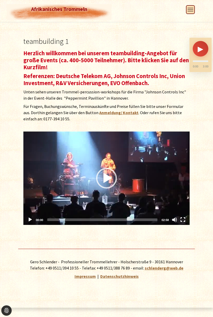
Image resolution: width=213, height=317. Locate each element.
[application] (106, 178)
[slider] (102, 219)
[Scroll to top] (201, 294)
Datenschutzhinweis (119, 276)
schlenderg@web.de (164, 268)
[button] (106, 178)
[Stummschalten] (174, 219)
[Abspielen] (30, 219)
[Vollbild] (182, 219)
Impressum (85, 276)
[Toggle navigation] (190, 9)
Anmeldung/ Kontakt (118, 112)
